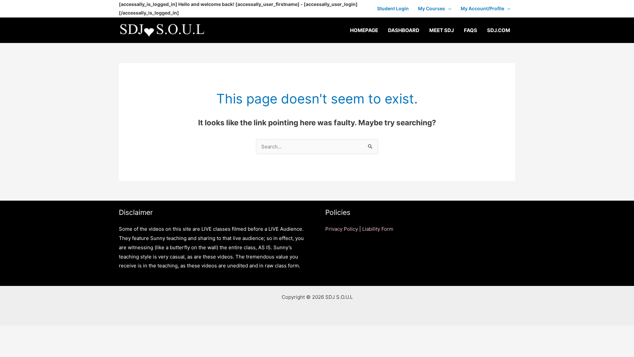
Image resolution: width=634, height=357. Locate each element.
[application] (448, 8)
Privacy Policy (341, 229)
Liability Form (377, 229)
